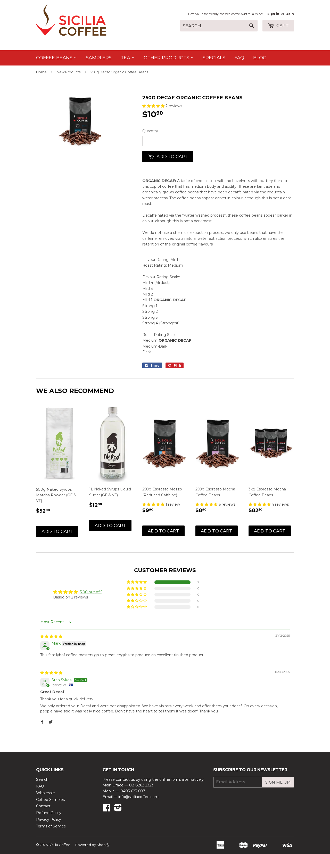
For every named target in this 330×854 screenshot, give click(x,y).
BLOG (260, 58)
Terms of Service (51, 826)
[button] (154, 106)
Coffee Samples (50, 799)
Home (41, 72)
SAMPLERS (99, 58)
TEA (126, 58)
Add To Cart (57, 531)
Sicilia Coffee (59, 845)
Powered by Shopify (92, 845)
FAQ (239, 58)
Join (290, 14)
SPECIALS (214, 58)
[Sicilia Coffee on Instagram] (118, 809)
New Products (68, 72)
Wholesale (45, 793)
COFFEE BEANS (55, 58)
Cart (282, 25)
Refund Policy (48, 812)
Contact (43, 806)
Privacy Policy (48, 819)
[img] (51, 636)
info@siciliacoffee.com (138, 796)
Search (42, 779)
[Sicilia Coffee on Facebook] (106, 809)
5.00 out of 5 (91, 592)
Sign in (273, 14)
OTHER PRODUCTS (167, 58)
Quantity (150, 131)
